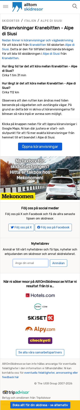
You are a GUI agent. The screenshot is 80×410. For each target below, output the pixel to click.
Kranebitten (38, 45)
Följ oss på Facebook (54, 227)
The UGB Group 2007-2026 (54, 383)
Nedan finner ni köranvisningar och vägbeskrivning (37, 40)
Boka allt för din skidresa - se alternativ (40, 405)
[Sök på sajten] (74, 6)
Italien (30, 20)
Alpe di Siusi (51, 20)
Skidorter (11, 20)
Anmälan (58, 263)
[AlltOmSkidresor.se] (28, 6)
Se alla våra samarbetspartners (40, 352)
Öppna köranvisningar (40, 146)
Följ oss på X (23, 227)
